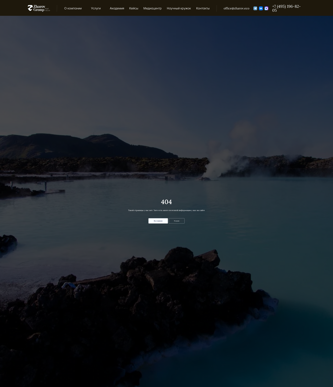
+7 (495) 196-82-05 (286, 8)
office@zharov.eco (236, 8)
